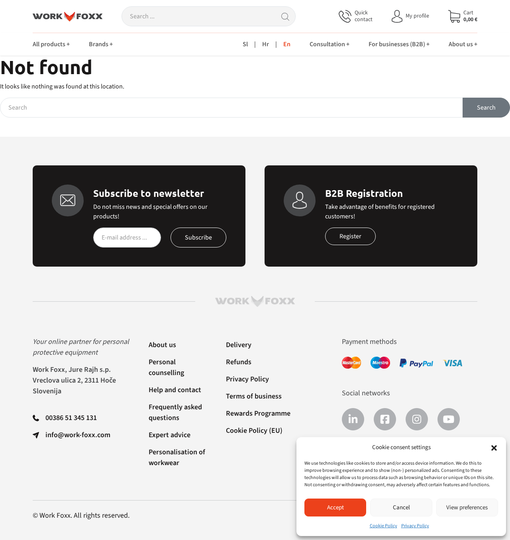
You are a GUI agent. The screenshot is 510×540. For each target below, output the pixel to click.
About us (162, 345)
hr (265, 44)
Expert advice (169, 435)
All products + (51, 44)
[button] (494, 448)
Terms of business (254, 396)
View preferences (467, 507)
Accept (335, 507)
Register (350, 236)
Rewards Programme (258, 413)
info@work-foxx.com (77, 435)
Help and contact (175, 390)
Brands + (101, 44)
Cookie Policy (383, 525)
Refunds (238, 362)
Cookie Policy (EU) (254, 431)
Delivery (238, 345)
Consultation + (329, 44)
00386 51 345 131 (71, 418)
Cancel (401, 507)
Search (486, 107)
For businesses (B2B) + (399, 44)
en (286, 44)
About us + (463, 44)
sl (245, 44)
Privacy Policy (415, 525)
